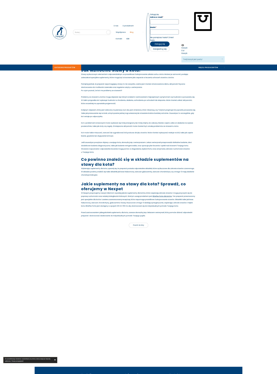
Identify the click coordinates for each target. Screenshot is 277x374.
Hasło (153, 27)
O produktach (128, 26)
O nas (116, 26)
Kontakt (119, 39)
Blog (131, 32)
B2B (127, 39)
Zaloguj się (160, 44)
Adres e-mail (156, 17)
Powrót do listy (138, 225)
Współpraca (121, 32)
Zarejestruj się (160, 49)
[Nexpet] (59, 32)
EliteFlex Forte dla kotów (162, 196)
